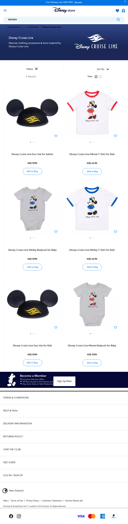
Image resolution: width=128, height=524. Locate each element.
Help (5, 500)
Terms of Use (17, 500)
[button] (124, 3)
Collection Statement (52, 500)
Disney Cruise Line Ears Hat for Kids (32, 345)
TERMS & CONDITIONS (16, 397)
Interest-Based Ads (74, 500)
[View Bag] (123, 11)
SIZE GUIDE (9, 462)
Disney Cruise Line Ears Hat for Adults (32, 154)
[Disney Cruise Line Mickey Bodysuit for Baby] (32, 210)
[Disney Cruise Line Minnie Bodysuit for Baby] (92, 306)
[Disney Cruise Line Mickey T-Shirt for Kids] (92, 210)
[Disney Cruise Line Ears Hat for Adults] (32, 114)
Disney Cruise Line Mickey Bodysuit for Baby (32, 250)
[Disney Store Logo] (64, 10)
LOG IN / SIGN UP (13, 475)
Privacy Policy (32, 500)
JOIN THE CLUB (12, 449)
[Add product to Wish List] (55, 135)
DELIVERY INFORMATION (17, 423)
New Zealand (16, 490)
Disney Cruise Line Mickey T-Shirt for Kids (92, 250)
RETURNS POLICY (13, 436)
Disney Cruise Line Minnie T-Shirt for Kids (92, 154)
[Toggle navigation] (6, 10)
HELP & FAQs (10, 410)
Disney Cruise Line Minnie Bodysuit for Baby (92, 345)
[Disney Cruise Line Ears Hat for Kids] (32, 306)
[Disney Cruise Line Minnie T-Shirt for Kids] (92, 114)
